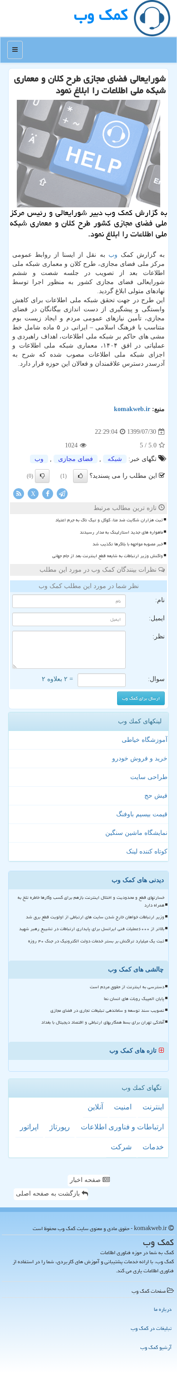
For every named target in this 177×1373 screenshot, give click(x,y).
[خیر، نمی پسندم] (42, 476)
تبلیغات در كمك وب (151, 1328)
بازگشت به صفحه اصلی (49, 1193)
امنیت (123, 1107)
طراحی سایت (148, 777)
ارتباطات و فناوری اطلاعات (122, 1127)
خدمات (153, 1147)
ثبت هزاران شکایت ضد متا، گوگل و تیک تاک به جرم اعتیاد (109, 520)
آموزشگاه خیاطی (144, 739)
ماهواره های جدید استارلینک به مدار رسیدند (121, 532)
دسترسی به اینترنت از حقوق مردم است (127, 986)
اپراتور (29, 1127)
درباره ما (163, 1309)
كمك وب (101, 14)
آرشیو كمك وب (156, 1347)
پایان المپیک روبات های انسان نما (134, 998)
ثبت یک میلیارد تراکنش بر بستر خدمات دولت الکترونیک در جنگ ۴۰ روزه (96, 941)
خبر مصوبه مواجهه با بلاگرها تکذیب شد (128, 544)
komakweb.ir (132, 409)
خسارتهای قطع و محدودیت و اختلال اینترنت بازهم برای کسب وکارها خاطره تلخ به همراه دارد (91, 901)
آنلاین (95, 1107)
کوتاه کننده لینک (146, 851)
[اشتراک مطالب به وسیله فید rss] (18, 493)
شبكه (115, 459)
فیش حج (155, 795)
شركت (121, 1147)
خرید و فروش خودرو (139, 758)
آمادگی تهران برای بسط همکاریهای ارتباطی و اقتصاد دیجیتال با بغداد (102, 1022)
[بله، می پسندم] (80, 476)
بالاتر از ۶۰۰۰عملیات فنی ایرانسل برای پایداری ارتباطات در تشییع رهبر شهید (91, 928)
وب (113, 254)
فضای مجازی (75, 459)
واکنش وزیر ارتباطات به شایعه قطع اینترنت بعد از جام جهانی (107, 555)
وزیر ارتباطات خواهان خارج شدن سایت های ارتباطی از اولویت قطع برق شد (95, 917)
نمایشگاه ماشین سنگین (136, 832)
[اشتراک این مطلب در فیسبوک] (47, 493)
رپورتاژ (59, 1127)
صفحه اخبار (86, 1180)
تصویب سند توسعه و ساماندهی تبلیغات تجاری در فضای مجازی (107, 1010)
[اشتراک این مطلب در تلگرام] (62, 493)
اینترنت (153, 1107)
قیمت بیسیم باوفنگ (141, 814)
